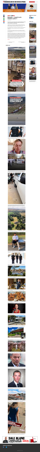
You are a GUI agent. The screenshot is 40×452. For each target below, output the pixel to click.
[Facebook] (29, 17)
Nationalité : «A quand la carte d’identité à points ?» (14, 17)
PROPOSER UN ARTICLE (5, 0)
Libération (9, 39)
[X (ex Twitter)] (31, 17)
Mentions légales (21, 450)
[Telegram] (32, 17)
